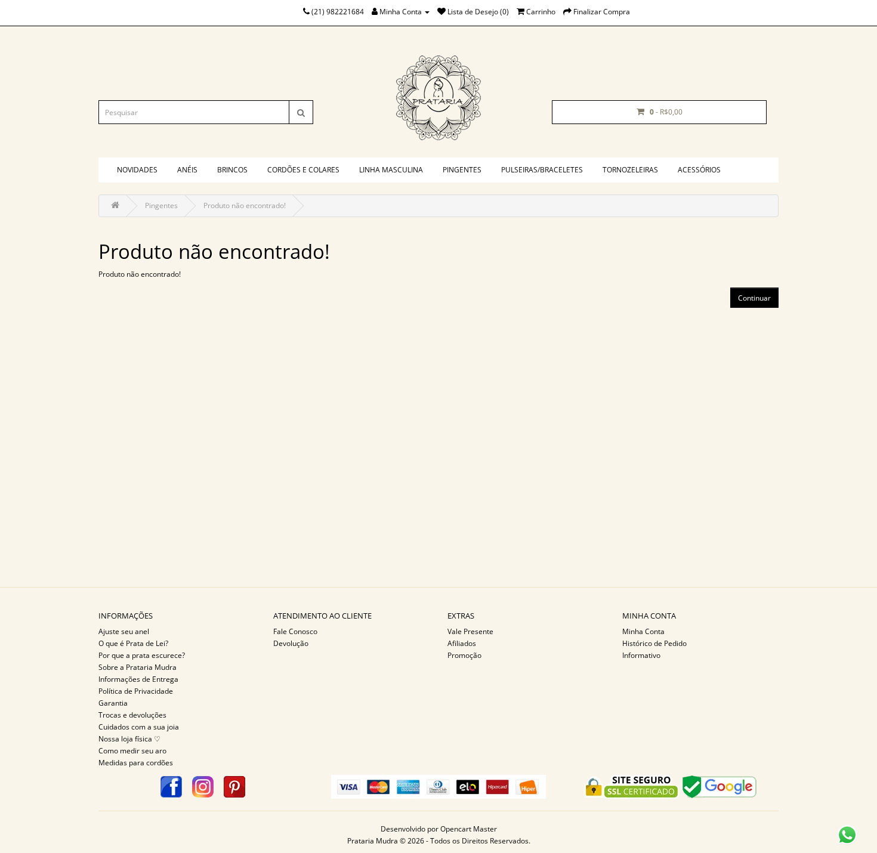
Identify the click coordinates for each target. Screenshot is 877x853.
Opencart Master (468, 829)
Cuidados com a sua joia (138, 727)
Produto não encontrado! (244, 205)
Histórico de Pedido (654, 643)
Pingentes (462, 170)
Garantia (113, 703)
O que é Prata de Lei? (133, 643)
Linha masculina (391, 170)
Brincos (232, 170)
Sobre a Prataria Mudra (137, 667)
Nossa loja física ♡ (129, 739)
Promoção (464, 655)
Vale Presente (470, 631)
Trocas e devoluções (132, 715)
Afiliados (461, 643)
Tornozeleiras (630, 170)
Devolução (290, 643)
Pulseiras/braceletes (542, 170)
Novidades (137, 170)
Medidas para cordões (135, 763)
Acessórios (699, 170)
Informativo (641, 655)
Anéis (187, 170)
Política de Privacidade (135, 691)
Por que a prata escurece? (141, 655)
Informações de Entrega (138, 679)
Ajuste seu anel (123, 631)
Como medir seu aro (132, 751)
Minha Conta (643, 631)
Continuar (754, 298)
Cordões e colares (303, 170)
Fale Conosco (295, 631)
